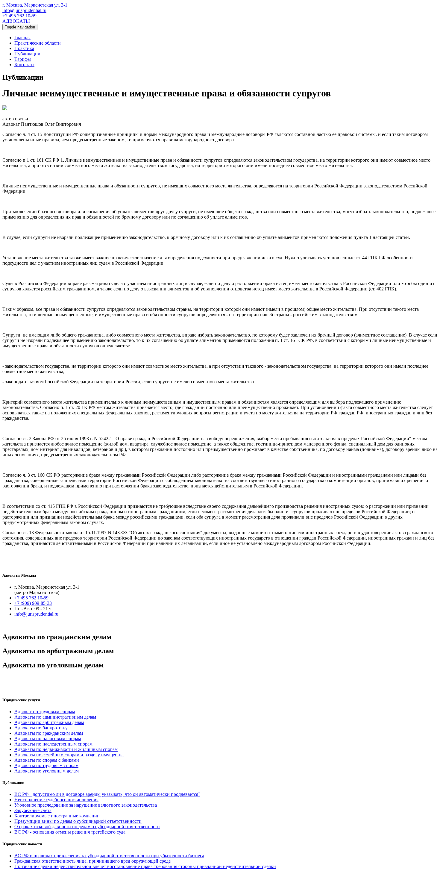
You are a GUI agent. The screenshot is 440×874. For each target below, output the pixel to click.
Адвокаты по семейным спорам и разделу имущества (69, 754)
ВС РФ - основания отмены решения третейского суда (69, 831)
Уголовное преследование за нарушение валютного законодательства (85, 805)
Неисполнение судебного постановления (56, 799)
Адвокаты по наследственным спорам (53, 743)
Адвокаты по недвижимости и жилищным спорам (66, 749)
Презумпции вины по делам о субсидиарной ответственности (78, 821)
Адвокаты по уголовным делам (46, 770)
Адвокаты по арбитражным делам (49, 722)
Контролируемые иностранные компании (57, 815)
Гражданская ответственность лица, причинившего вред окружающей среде (92, 861)
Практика (24, 48)
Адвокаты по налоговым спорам (47, 738)
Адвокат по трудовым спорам (44, 711)
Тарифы (22, 59)
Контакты (24, 64)
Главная (22, 37)
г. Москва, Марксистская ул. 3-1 (34, 4)
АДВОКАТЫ (16, 21)
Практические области (37, 43)
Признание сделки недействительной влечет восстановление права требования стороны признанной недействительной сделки (145, 866)
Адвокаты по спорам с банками (46, 760)
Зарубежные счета (32, 810)
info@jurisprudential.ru (24, 10)
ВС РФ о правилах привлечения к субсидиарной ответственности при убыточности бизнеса (109, 855)
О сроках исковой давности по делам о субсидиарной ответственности (87, 826)
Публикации (27, 53)
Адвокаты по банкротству (41, 727)
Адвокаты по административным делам (55, 717)
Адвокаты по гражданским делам (48, 733)
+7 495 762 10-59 (19, 15)
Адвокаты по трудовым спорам (46, 765)
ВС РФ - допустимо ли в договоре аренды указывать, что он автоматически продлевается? (107, 794)
